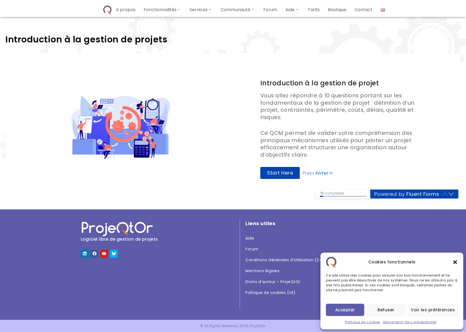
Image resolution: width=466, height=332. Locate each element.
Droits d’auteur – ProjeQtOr (273, 281)
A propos (125, 10)
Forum (270, 10)
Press (318, 173)
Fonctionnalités (160, 10)
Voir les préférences (433, 310)
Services (199, 10)
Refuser (386, 310)
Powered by (406, 194)
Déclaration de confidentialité (409, 322)
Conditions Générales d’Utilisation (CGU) (286, 260)
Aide (290, 10)
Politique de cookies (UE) (270, 292)
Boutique (337, 10)
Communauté (235, 10)
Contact (363, 10)
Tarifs (314, 10)
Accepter (345, 310)
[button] (455, 262)
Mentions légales (262, 271)
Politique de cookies (362, 322)
